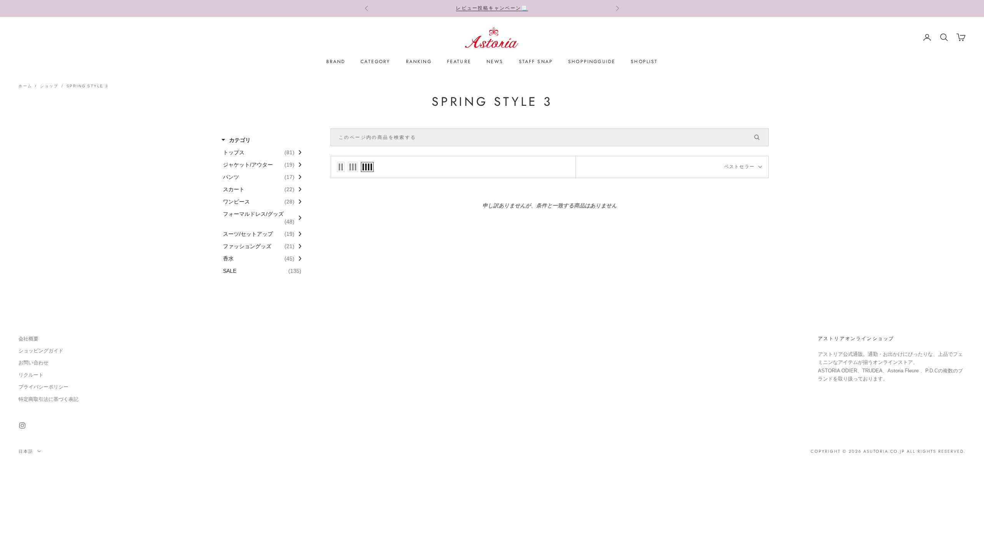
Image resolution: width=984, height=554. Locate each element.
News (495, 61)
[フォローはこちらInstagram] (22, 425)
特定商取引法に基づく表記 (48, 399)
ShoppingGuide (591, 61)
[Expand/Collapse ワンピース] (297, 201)
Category (375, 61)
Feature (459, 61)
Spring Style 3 (87, 86)
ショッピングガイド (40, 351)
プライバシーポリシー (43, 387)
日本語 (25, 451)
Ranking (419, 61)
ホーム (25, 86)
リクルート (30, 375)
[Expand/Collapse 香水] (297, 258)
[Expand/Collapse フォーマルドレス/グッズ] (297, 218)
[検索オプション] (760, 137)
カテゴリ (240, 140)
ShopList (644, 61)
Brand (336, 61)
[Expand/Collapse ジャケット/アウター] (297, 165)
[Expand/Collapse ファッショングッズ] (297, 246)
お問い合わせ (33, 362)
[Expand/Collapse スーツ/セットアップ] (297, 234)
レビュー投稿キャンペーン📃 (492, 8)
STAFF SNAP (536, 61)
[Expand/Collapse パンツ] (297, 177)
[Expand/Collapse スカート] (297, 189)
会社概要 (28, 339)
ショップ (49, 86)
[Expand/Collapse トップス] (297, 152)
